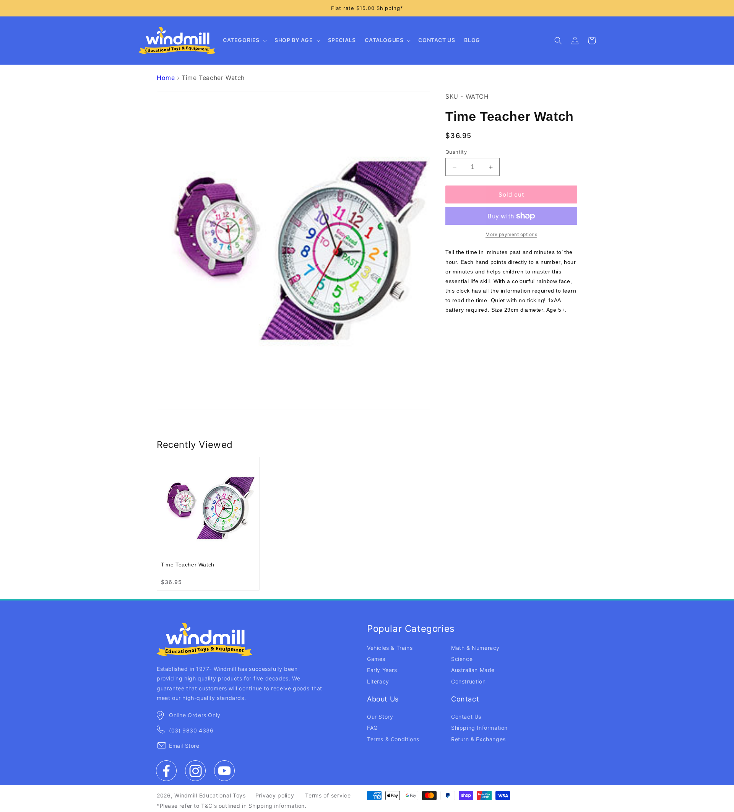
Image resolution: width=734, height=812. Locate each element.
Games (376, 659)
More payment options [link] (511, 234)
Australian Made (473, 670)
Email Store (184, 745)
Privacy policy (274, 795)
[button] (244, 40)
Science (462, 659)
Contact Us (466, 716)
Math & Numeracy (475, 647)
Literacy (378, 681)
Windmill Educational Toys (210, 795)
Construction (468, 681)
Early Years (382, 670)
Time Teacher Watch (187, 564)
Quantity (456, 152)
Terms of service (328, 795)
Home (166, 77)
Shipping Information (479, 727)
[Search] (558, 40)
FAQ (372, 727)
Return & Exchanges (478, 739)
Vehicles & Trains (389, 647)
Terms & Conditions (393, 739)
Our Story (380, 716)
